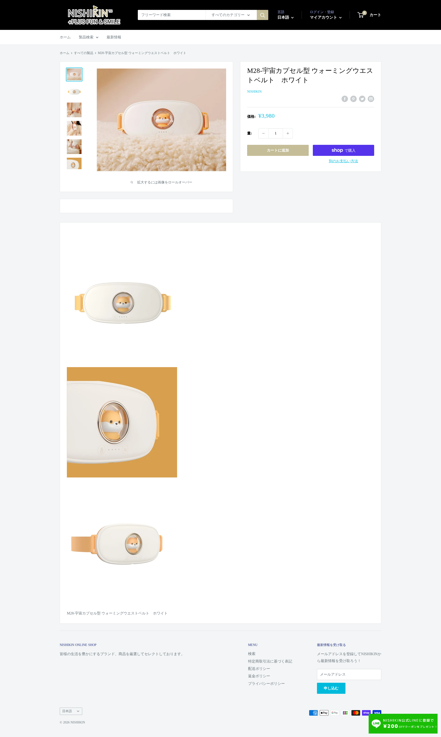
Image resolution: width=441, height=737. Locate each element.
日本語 (67, 711)
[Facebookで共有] (345, 98)
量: (249, 133)
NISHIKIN (254, 92)
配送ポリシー (259, 669)
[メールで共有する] (371, 98)
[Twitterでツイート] (362, 98)
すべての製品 (83, 53)
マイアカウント (324, 17)
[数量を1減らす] (263, 133)
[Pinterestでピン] (353, 98)
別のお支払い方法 (343, 161)
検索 (251, 654)
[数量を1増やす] (288, 133)
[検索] (262, 15)
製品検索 (86, 37)
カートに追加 (278, 150)
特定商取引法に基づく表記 (270, 661)
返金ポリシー (259, 676)
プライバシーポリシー (266, 684)
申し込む (331, 688)
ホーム (65, 37)
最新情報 (114, 37)
